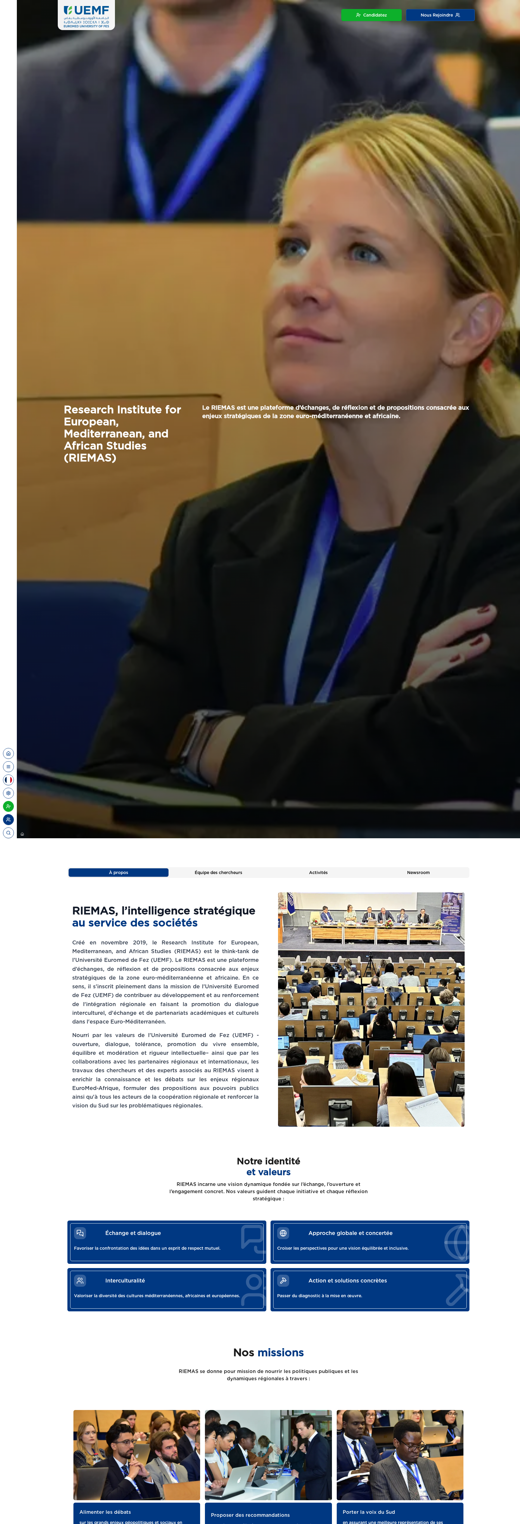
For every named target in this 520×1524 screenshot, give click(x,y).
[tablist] (268, 872)
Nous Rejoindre (437, 15)
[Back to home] (8, 753)
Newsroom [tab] (418, 872)
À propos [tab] (118, 872)
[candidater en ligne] (8, 806)
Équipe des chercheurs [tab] (218, 872)
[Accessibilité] (8, 793)
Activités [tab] (318, 872)
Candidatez (375, 15)
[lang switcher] (8, 766)
